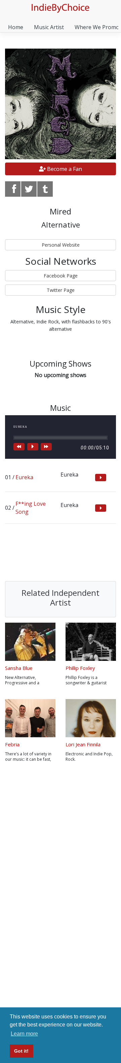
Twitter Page (61, 290)
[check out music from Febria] (30, 718)
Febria (12, 744)
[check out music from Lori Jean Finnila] (91, 718)
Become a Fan (64, 169)
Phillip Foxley (80, 668)
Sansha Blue (19, 668)
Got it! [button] (21, 1051)
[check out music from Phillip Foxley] (91, 642)
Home (15, 27)
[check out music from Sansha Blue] (30, 642)
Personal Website (61, 245)
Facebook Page (61, 275)
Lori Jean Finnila (83, 744)
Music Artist (49, 27)
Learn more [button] (24, 1034)
